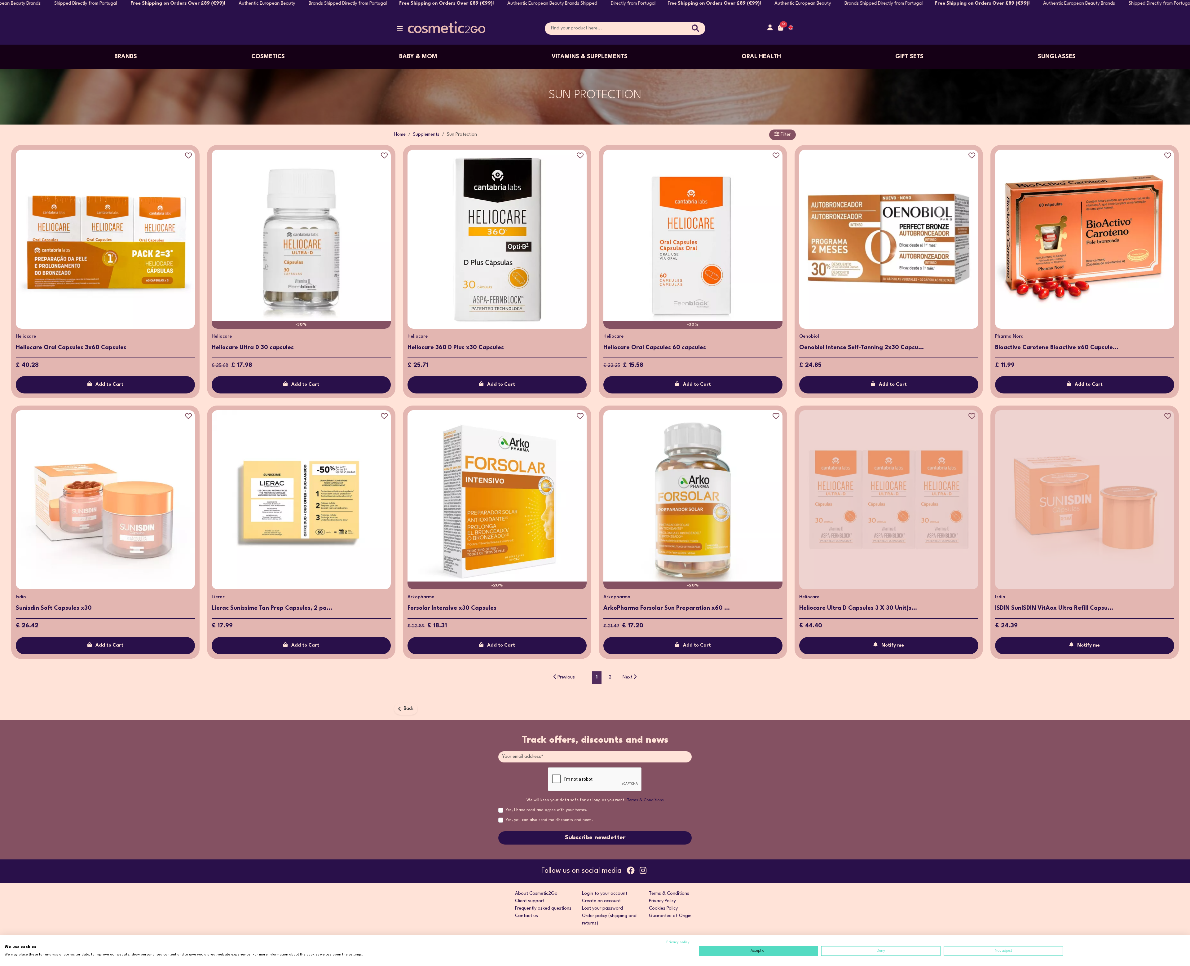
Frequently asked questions (543, 908)
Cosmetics (268, 56)
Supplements (426, 134)
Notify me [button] (892, 645)
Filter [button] (785, 134)
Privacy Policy (662, 901)
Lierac (218, 597)
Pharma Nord (1009, 336)
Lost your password (602, 908)
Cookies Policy (663, 908)
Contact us (526, 916)
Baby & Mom (418, 56)
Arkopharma (421, 597)
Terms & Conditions (645, 800)
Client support (529, 901)
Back (408, 708)
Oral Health (761, 56)
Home (400, 134)
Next (627, 677)
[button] (399, 30)
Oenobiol (809, 336)
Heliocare (26, 336)
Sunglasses (1057, 56)
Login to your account (604, 893)
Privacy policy (678, 942)
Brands (125, 56)
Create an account (601, 901)
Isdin (21, 597)
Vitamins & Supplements (590, 56)
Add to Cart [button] (109, 384)
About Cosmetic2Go (536, 893)
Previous (566, 677)
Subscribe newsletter (595, 838)
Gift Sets (909, 56)
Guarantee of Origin (670, 916)
